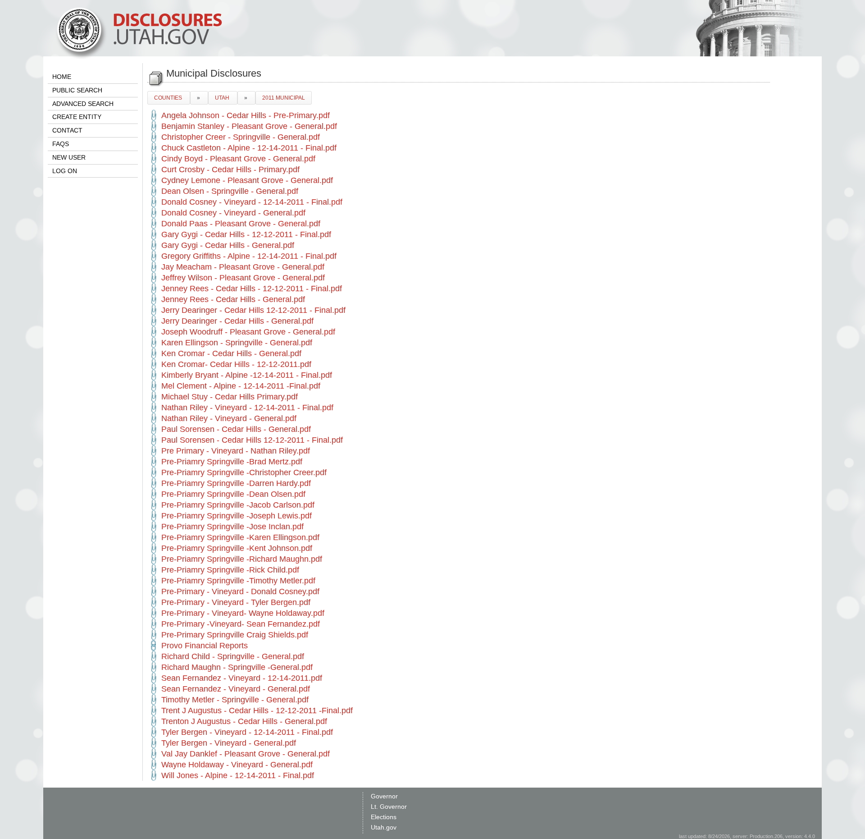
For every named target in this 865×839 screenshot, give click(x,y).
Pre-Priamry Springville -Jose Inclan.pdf (232, 527)
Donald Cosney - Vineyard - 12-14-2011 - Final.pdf (251, 202)
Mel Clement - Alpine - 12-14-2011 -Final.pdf (240, 386)
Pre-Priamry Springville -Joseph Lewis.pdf (236, 516)
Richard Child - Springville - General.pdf (232, 656)
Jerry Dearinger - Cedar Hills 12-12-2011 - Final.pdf (253, 310)
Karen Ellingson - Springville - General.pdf (236, 343)
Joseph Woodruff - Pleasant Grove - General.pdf (248, 332)
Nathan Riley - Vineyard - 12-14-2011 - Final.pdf (247, 407)
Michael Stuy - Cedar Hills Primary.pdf (229, 397)
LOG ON (64, 170)
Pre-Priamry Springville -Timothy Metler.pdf (238, 581)
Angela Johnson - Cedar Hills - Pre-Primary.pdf (245, 115)
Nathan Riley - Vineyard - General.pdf (228, 418)
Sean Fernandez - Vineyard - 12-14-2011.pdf (241, 678)
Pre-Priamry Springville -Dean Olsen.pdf (233, 494)
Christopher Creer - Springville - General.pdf (240, 137)
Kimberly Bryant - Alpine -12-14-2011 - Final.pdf (246, 375)
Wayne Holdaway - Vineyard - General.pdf (237, 765)
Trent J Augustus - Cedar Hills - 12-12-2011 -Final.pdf (257, 710)
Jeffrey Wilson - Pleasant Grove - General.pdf (243, 278)
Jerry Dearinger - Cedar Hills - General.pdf (237, 321)
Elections (383, 817)
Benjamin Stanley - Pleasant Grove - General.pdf (249, 126)
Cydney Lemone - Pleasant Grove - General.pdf (247, 180)
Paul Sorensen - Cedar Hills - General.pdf (236, 429)
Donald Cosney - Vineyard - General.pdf (233, 213)
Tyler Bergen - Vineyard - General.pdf (228, 743)
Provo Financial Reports (204, 646)
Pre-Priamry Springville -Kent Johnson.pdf (236, 548)
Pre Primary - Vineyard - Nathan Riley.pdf (235, 451)
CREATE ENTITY (76, 116)
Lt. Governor (389, 806)
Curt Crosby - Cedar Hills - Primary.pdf (230, 169)
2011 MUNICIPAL (283, 98)
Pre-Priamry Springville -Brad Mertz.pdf (231, 462)
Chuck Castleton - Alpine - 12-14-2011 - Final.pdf (249, 148)
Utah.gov (383, 827)
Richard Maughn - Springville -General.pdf (237, 667)
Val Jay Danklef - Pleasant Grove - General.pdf (245, 754)
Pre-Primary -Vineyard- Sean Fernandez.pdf (240, 624)
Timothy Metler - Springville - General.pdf (235, 700)
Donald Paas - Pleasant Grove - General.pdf (240, 224)
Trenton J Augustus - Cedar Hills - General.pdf (244, 721)
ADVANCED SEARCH (83, 103)
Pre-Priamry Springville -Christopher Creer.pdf (244, 472)
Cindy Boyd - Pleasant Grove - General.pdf (238, 159)
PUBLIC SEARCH (77, 90)
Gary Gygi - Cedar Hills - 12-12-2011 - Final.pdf (246, 234)
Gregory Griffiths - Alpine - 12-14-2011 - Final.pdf (249, 256)
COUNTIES (168, 98)
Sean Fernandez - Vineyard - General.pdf (235, 689)
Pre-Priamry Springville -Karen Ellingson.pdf (240, 537)
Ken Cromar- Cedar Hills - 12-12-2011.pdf (236, 364)
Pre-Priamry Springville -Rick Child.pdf (230, 570)
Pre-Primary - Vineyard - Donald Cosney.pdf (240, 591)
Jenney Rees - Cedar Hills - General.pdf (233, 299)
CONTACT (67, 130)
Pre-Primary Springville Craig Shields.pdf (234, 635)
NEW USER (69, 157)
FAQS (60, 143)
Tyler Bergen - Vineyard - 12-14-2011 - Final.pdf (247, 732)
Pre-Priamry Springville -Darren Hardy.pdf (236, 483)
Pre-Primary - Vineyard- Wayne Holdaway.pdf (242, 613)
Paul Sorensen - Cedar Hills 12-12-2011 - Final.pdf (252, 440)
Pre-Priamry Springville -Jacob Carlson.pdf (237, 505)
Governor (384, 796)
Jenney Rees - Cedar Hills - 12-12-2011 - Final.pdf (251, 288)
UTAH (223, 98)
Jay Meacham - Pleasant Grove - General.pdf (242, 267)
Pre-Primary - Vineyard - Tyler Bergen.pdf (235, 602)
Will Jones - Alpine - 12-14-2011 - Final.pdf (237, 775)
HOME (61, 76)
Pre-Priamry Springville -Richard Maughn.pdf (241, 559)
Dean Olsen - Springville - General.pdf (229, 191)
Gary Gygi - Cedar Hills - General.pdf (227, 245)
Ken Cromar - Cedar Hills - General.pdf (231, 353)
